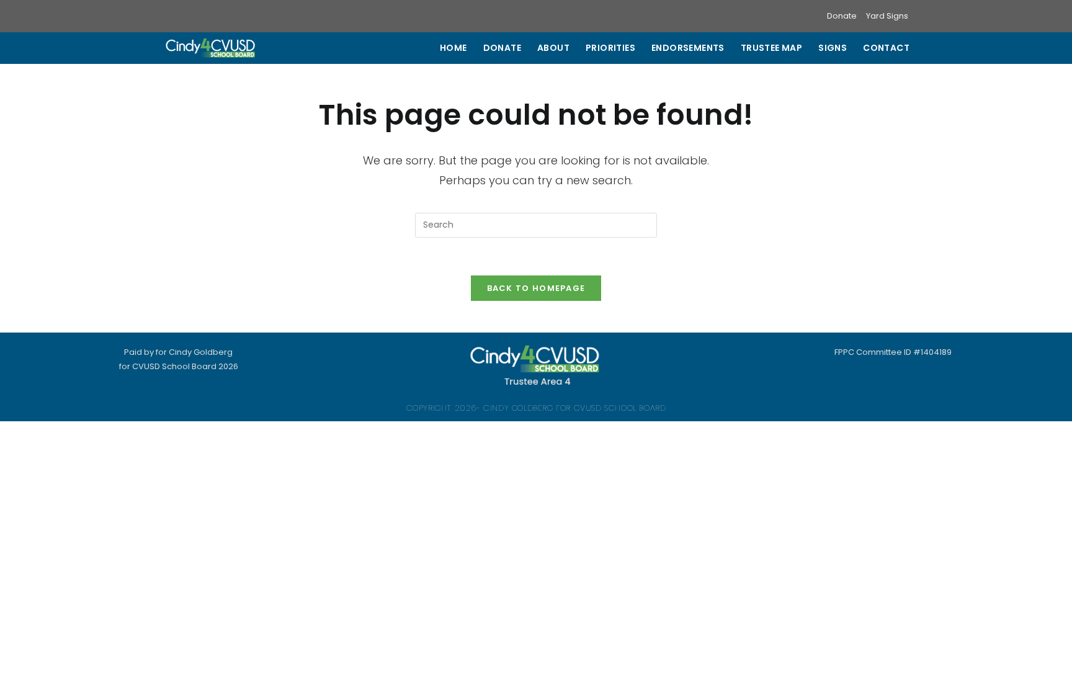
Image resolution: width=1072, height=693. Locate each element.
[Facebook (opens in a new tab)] (184, 16)
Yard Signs (887, 16)
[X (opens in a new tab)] (170, 16)
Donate (842, 16)
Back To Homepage (536, 288)
